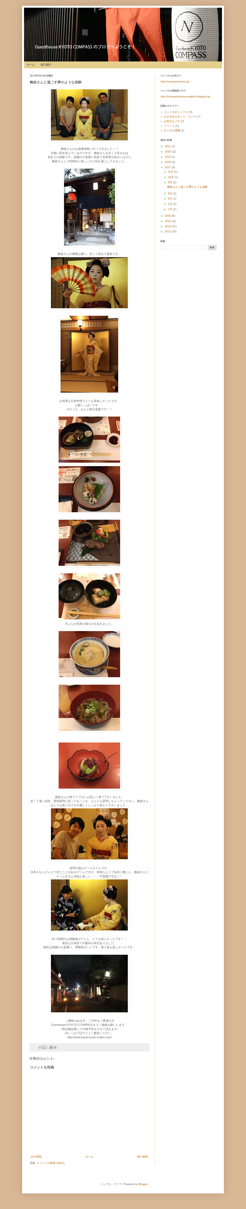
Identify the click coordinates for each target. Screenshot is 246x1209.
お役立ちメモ (172, 121)
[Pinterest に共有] (55, 1047)
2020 (168, 151)
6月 (170, 198)
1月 (170, 209)
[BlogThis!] (44, 1047)
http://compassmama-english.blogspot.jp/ (185, 96)
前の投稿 (142, 1156)
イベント (169, 125)
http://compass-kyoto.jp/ (174, 81)
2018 (168, 161)
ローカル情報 (172, 130)
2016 (168, 215)
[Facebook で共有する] (51, 1047)
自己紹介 (46, 64)
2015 (168, 221)
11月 (171, 171)
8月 (170, 193)
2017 (168, 167)
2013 (168, 231)
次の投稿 (36, 1156)
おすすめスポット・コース (180, 116)
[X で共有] (48, 1047)
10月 (171, 177)
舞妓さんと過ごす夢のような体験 (187, 186)
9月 (170, 182)
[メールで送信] (40, 1047)
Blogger (143, 1184)
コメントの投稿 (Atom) (51, 1162)
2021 (168, 146)
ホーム (31, 64)
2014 (168, 226)
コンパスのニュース (176, 112)
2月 (170, 204)
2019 (168, 156)
